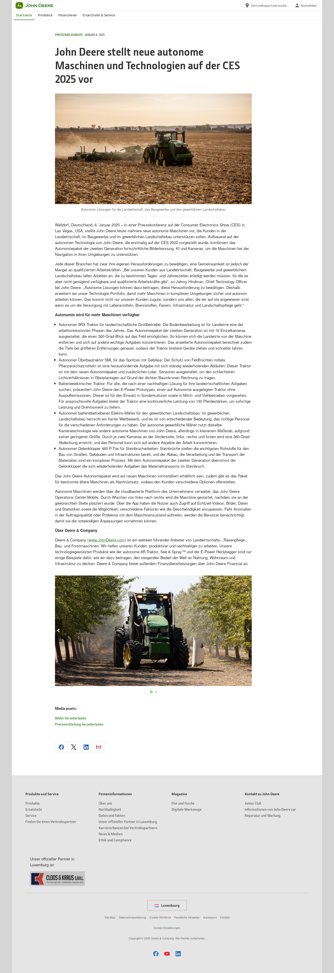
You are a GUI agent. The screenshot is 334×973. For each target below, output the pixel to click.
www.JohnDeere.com (107, 540)
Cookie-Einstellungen (167, 928)
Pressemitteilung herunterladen (79, 724)
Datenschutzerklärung (132, 917)
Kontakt (224, 917)
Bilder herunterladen (70, 718)
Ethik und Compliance (115, 839)
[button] (156, 953)
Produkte (45, 15)
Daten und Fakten (112, 815)
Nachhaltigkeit (110, 809)
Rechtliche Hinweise (187, 917)
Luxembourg (169, 905)
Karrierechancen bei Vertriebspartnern (128, 827)
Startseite (24, 15)
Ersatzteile (33, 809)
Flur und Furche (183, 803)
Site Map (110, 917)
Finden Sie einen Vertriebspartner (50, 821)
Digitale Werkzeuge (187, 809)
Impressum (210, 917)
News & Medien (110, 833)
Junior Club (253, 803)
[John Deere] (37, 5)
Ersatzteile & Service (99, 15)
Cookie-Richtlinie (160, 917)
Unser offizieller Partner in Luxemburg (128, 821)
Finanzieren (67, 15)
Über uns (105, 803)
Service (31, 815)
